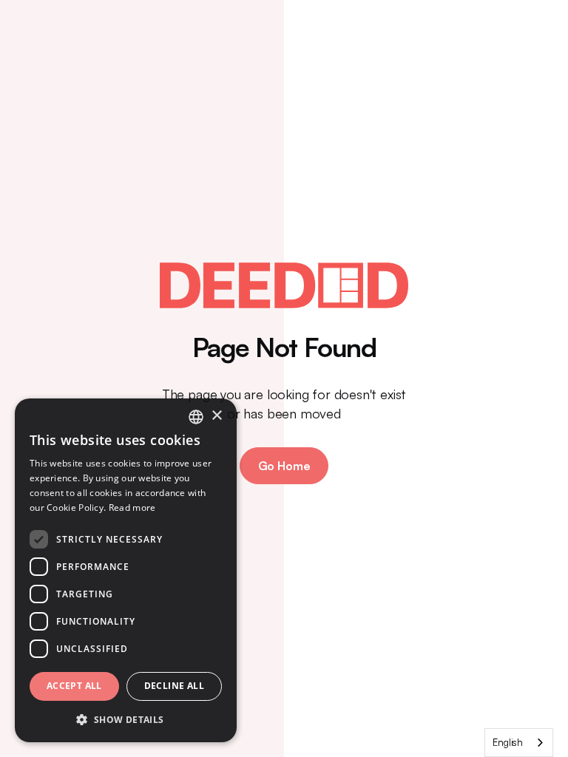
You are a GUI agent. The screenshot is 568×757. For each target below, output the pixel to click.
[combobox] (518, 742)
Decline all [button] (174, 685)
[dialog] (126, 570)
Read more (132, 507)
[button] (126, 718)
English (508, 742)
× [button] (216, 415)
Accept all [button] (74, 685)
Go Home (284, 465)
